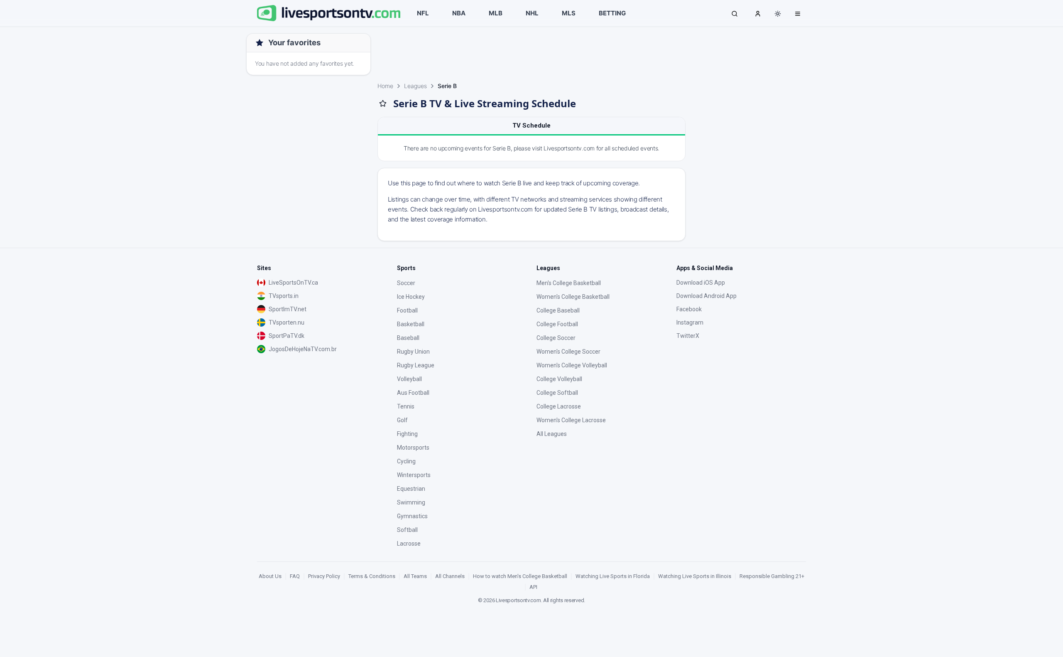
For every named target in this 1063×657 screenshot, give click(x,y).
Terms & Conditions (371, 576)
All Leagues (551, 434)
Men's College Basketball (568, 283)
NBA (458, 13)
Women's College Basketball (573, 296)
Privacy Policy (324, 576)
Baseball (408, 338)
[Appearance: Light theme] (777, 13)
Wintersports (414, 475)
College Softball (557, 392)
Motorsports (413, 447)
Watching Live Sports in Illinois (694, 576)
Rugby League (415, 365)
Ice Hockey (411, 296)
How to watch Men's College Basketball (520, 576)
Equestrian (411, 488)
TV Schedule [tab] (531, 125)
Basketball (410, 324)
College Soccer (556, 338)
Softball (407, 530)
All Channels (450, 576)
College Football (557, 324)
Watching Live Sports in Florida (613, 576)
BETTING (612, 13)
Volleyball (409, 379)
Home (385, 85)
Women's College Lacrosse (571, 420)
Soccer (406, 283)
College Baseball (558, 310)
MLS (569, 13)
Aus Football (413, 392)
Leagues (415, 85)
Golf (402, 420)
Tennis (405, 406)
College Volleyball (559, 379)
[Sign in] (757, 13)
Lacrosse (409, 543)
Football (407, 310)
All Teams (415, 576)
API (533, 587)
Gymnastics (412, 516)
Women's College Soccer (568, 351)
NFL (423, 13)
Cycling (406, 461)
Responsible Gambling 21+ (772, 576)
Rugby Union (413, 351)
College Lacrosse (558, 406)
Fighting (407, 434)
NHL (532, 13)
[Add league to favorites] (382, 103)
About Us (270, 576)
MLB (495, 13)
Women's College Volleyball (571, 365)
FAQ (295, 576)
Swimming (411, 502)
